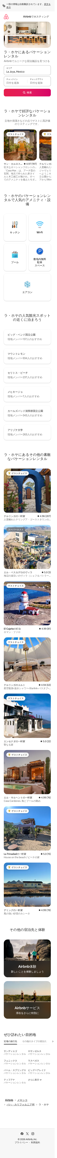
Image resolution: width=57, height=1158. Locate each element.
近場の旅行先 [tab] (10, 1041)
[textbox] (15, 83)
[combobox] (27, 72)
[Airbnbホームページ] (6, 17)
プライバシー (21, 1142)
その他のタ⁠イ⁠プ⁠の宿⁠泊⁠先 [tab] (34, 1041)
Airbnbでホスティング (36, 16)
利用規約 (35, 1142)
